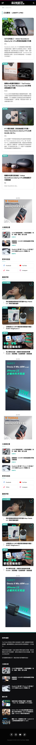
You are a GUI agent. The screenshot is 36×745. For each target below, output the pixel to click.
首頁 (3, 7)
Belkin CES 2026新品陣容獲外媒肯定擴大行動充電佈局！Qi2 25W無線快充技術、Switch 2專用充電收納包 (22, 711)
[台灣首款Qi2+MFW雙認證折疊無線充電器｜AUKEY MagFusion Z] (18, 315)
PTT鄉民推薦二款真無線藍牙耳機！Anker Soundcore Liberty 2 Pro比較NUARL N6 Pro (17, 131)
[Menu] (3, 3)
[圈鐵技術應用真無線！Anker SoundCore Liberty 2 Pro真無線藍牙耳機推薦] (18, 163)
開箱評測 (5, 155)
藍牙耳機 (5, 18)
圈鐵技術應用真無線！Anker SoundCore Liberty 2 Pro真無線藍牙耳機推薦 (17, 178)
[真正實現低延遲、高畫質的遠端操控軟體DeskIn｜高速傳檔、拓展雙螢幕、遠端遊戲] (18, 341)
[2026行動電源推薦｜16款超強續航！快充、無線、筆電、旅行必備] (6, 235)
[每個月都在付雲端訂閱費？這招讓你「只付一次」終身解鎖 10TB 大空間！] (6, 703)
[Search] (33, 3)
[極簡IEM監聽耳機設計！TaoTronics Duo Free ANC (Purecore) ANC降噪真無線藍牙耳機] (18, 71)
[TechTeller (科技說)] (18, 3)
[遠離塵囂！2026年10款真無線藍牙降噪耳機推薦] (6, 243)
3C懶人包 (5, 332)
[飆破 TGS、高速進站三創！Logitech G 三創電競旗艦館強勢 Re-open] (6, 721)
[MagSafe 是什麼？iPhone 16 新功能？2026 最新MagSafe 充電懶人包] (6, 251)
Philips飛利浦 (6, 282)
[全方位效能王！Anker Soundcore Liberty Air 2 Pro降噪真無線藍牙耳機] (18, 27)
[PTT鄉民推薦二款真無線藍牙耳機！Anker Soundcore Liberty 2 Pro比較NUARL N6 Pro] (18, 116)
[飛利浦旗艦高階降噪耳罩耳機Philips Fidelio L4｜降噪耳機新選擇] (18, 290)
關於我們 (19, 657)
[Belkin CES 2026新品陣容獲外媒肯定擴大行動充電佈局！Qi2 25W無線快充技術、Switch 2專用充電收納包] (6, 712)
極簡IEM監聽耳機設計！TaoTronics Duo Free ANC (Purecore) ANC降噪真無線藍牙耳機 (17, 86)
